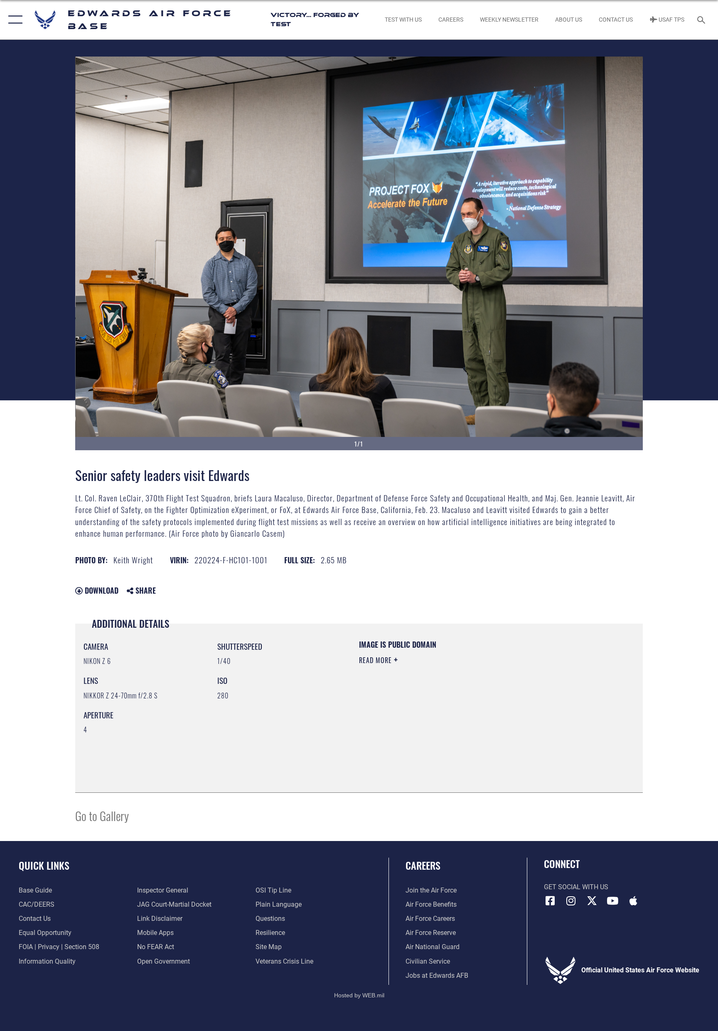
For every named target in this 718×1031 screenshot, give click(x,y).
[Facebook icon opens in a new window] (550, 901)
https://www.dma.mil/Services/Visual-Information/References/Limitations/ (456, 713)
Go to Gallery (102, 815)
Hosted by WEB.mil (359, 995)
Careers (423, 865)
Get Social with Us (576, 887)
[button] (13, 19)
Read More (376, 660)
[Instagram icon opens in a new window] (571, 901)
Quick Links (44, 865)
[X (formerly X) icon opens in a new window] (591, 901)
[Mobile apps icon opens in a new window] (633, 901)
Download (100, 590)
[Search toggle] (702, 19)
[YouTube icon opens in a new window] (612, 901)
